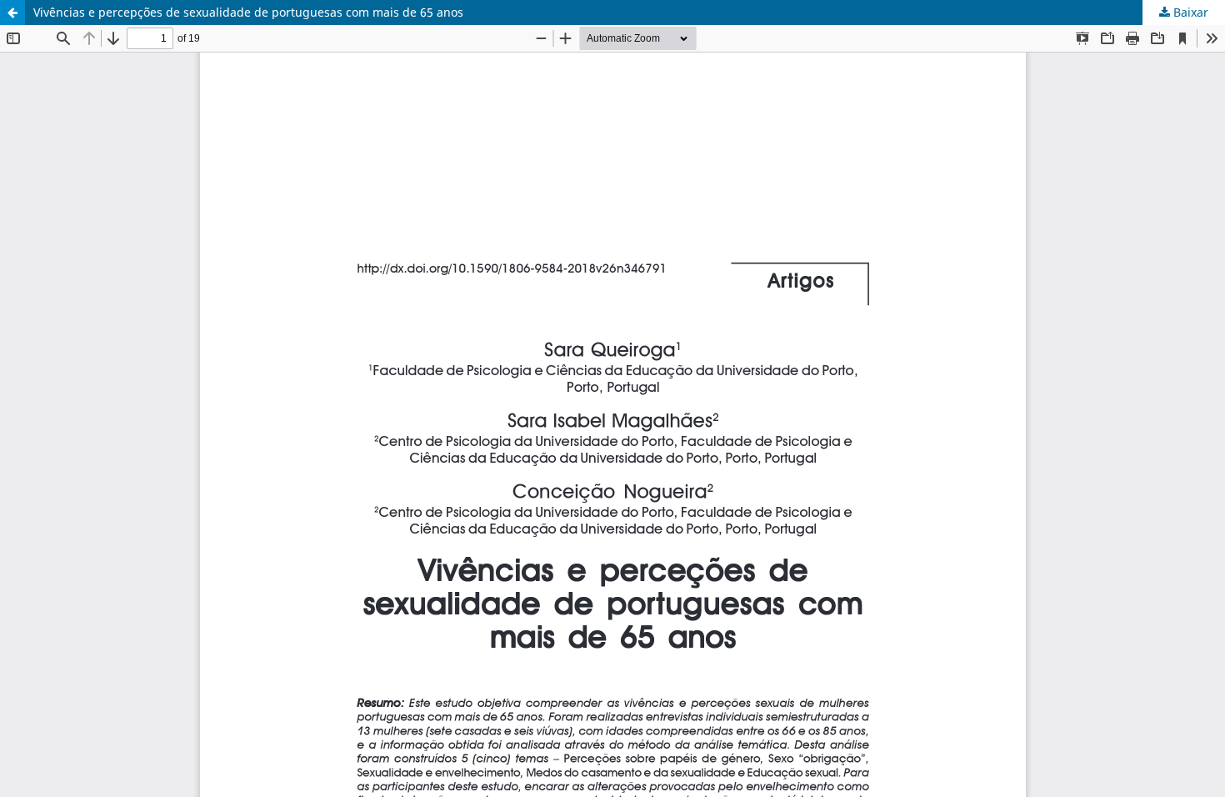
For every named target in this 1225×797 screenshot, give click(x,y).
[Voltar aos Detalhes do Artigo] (12, 12)
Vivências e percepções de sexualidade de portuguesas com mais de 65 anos (248, 12)
